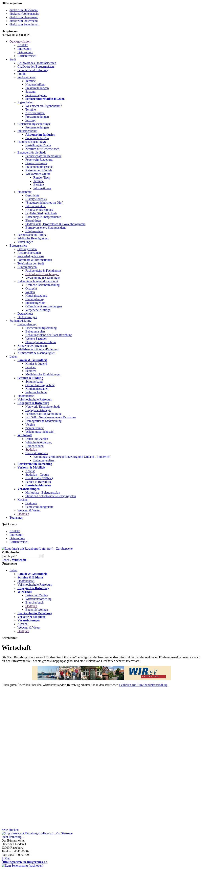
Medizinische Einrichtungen (42, 374)
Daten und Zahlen (36, 438)
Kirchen (22, 499)
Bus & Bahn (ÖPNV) (39, 478)
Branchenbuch (34, 446)
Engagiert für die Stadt (31, 152)
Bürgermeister (34, 231)
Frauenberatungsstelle (39, 166)
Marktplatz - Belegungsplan (42, 492)
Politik (21, 73)
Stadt (13, 59)
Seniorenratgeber (36, 95)
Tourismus (16, 517)
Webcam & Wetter (28, 510)
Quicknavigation (20, 41)
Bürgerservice (18, 245)
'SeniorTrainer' (34, 428)
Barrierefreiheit (26, 55)
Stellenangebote (35, 302)
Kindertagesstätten (36, 388)
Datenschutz (25, 52)
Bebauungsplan (35, 331)
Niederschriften (35, 84)
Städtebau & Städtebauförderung (37, 349)
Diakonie (31, 503)
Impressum (24, 48)
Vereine (30, 424)
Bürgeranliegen (27, 267)
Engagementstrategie (38, 410)
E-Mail (6, 858)
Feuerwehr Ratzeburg (39, 159)
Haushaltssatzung (36, 295)
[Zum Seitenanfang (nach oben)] (22, 865)
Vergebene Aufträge (37, 310)
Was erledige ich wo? (30, 256)
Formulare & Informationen (34, 259)
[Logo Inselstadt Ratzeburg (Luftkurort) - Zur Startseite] (37, 548)
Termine (30, 81)
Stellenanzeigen (27, 317)
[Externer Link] (101, 673)
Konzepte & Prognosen (32, 345)
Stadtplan (31, 449)
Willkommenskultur (37, 174)
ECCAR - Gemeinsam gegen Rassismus (50, 417)
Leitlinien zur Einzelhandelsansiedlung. (143, 685)
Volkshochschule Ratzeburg (34, 399)
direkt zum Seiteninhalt (24, 24)
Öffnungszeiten (27, 249)
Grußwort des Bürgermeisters (35, 66)
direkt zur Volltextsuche (24, 13)
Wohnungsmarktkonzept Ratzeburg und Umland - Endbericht (71, 456)
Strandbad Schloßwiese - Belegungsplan (50, 496)
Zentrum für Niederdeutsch (42, 149)
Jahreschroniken (35, 206)
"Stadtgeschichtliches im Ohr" (44, 202)
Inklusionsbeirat (27, 131)
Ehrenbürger (33, 220)
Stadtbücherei (25, 396)
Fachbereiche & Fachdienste (43, 270)
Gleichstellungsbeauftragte (34, 123)
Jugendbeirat (25, 102)
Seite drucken (10, 829)
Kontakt (22, 45)
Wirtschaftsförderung (38, 442)
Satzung (30, 91)
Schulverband (34, 381)
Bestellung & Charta (38, 145)
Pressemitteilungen (37, 88)
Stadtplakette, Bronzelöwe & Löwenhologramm (55, 224)
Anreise (30, 471)
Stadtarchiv (24, 191)
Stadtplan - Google (37, 474)
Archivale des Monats (39, 209)
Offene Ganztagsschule (40, 385)
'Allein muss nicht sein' (39, 431)
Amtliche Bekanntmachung (42, 285)
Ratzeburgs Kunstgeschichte (43, 217)
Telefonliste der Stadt (30, 263)
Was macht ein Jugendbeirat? (43, 106)
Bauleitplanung (34, 299)
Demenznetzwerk (36, 163)
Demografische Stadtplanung (43, 421)
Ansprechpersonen (29, 252)
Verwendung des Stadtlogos (42, 277)
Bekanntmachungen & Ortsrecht (37, 281)
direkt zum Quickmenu (24, 10)
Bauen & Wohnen (36, 453)
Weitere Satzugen (36, 338)
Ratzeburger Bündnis (38, 170)
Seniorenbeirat (26, 77)
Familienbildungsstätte (39, 506)
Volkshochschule (36, 392)
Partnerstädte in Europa (32, 234)
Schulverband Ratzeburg (32, 70)
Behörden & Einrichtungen (42, 274)
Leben (13, 356)
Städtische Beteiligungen (32, 238)
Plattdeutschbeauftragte (31, 141)
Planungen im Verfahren (40, 342)
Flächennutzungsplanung (41, 328)
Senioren (30, 370)
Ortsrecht (31, 288)
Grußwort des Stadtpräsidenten (36, 63)
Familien (30, 367)
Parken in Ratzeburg (38, 481)
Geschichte (32, 195)
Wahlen (30, 292)
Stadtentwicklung (20, 320)
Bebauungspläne (43, 460)
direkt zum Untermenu (24, 20)
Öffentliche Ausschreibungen (43, 306)
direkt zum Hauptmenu (24, 17)
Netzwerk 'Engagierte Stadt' (42, 406)
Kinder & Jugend (36, 363)
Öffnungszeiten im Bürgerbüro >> (24, 862)
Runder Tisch (41, 177)
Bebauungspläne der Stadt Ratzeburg (48, 335)
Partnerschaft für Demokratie (43, 156)
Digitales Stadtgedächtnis (41, 213)
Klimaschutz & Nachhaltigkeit (36, 353)
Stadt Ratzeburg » (13, 837)
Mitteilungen (25, 242)
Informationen (42, 188)
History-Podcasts (36, 199)
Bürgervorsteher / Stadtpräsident (45, 227)
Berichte (38, 184)
